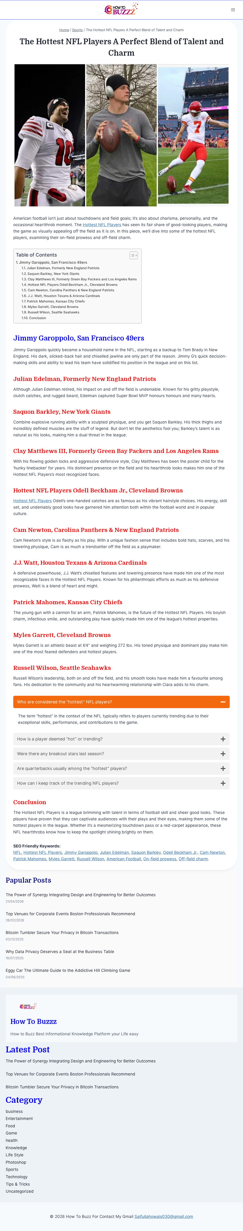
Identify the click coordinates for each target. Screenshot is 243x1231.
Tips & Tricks (18, 1184)
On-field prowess (159, 858)
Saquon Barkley (146, 852)
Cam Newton (212, 852)
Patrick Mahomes (29, 858)
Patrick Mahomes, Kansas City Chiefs (56, 301)
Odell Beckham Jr (179, 852)
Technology (17, 1176)
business (14, 1111)
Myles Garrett (62, 858)
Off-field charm (193, 858)
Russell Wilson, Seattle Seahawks (53, 312)
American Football (124, 858)
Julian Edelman (114, 852)
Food (10, 1126)
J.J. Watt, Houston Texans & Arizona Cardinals (64, 296)
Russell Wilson (90, 858)
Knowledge (16, 1147)
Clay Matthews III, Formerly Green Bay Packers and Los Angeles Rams (82, 279)
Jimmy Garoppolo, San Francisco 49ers (53, 262)
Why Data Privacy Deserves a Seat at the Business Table (60, 951)
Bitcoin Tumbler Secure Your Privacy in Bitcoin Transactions (62, 932)
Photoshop (16, 1162)
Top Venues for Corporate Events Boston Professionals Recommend (70, 913)
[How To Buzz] (121, 9)
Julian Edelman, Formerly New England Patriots (63, 268)
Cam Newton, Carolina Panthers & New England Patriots (71, 290)
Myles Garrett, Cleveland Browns (53, 307)
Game (11, 1133)
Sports (12, 1169)
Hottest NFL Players (102, 224)
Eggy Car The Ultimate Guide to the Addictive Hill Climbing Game (68, 970)
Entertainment (19, 1118)
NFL (17, 852)
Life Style (14, 1155)
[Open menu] (233, 9)
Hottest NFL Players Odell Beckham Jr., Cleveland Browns (72, 285)
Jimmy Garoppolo (81, 852)
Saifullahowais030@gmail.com (164, 1216)
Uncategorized (20, 1191)
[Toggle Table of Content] (131, 255)
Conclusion (37, 318)
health (12, 1140)
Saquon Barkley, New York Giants (53, 274)
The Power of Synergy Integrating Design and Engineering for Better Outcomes (81, 894)
